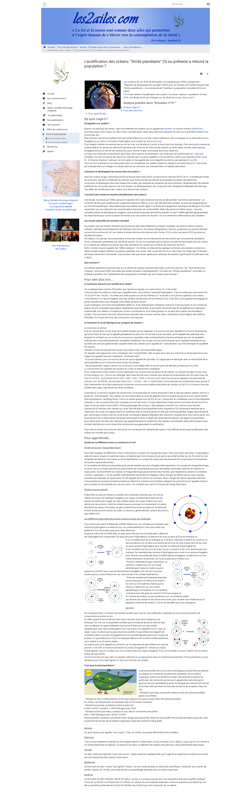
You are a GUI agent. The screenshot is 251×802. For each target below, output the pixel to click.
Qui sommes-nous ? (57, 98)
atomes (168, 128)
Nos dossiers (53, 124)
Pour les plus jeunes (56, 134)
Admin (50, 151)
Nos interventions (61, 245)
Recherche (52, 146)
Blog (49, 103)
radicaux (199, 153)
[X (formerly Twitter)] (207, 73)
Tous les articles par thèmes (57, 142)
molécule (140, 147)
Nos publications (55, 120)
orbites (123, 131)
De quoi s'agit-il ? (131, 107)
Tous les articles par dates (57, 138)
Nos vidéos (60, 248)
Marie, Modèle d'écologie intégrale (61, 200)
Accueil (50, 93)
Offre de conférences (57, 129)
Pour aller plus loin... (133, 110)
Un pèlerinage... (55, 115)
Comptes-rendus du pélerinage (60, 209)
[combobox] (187, 4)
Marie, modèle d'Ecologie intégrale (59, 109)
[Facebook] (201, 73)
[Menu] (208, 4)
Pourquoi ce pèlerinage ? (61, 203)
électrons (198, 128)
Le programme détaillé (61, 206)
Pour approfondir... (98, 113)
